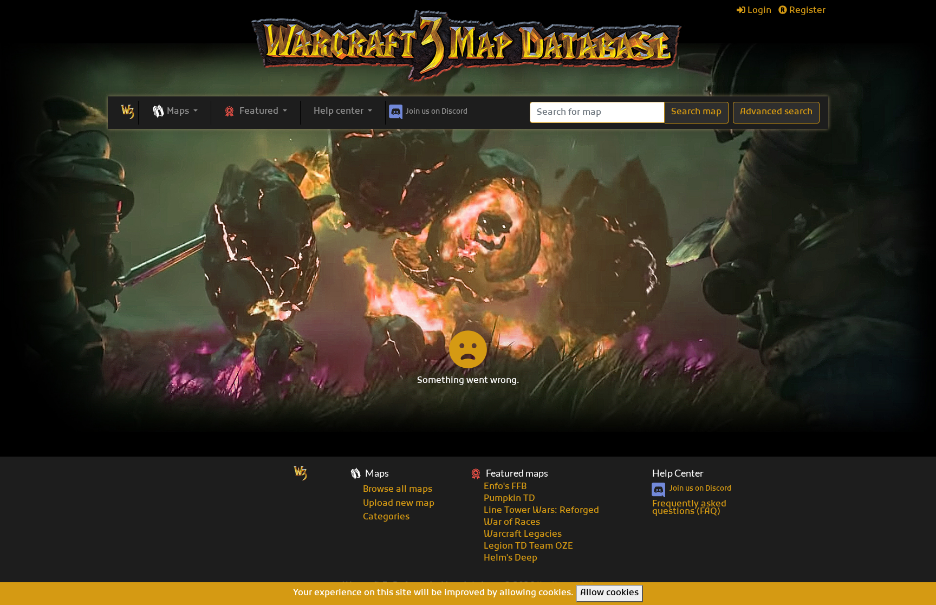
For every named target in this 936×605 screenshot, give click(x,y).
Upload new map (398, 503)
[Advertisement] (468, 210)
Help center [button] (340, 111)
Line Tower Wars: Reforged (541, 510)
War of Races (512, 522)
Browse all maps (397, 489)
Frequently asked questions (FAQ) (689, 508)
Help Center (678, 473)
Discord (436, 111)
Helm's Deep (510, 558)
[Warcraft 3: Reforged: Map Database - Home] (468, 46)
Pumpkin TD (509, 498)
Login (758, 10)
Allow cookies (609, 593)
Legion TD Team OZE (528, 546)
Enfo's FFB (505, 487)
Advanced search (776, 112)
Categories (386, 517)
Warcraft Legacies (523, 534)
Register (806, 10)
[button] (175, 112)
